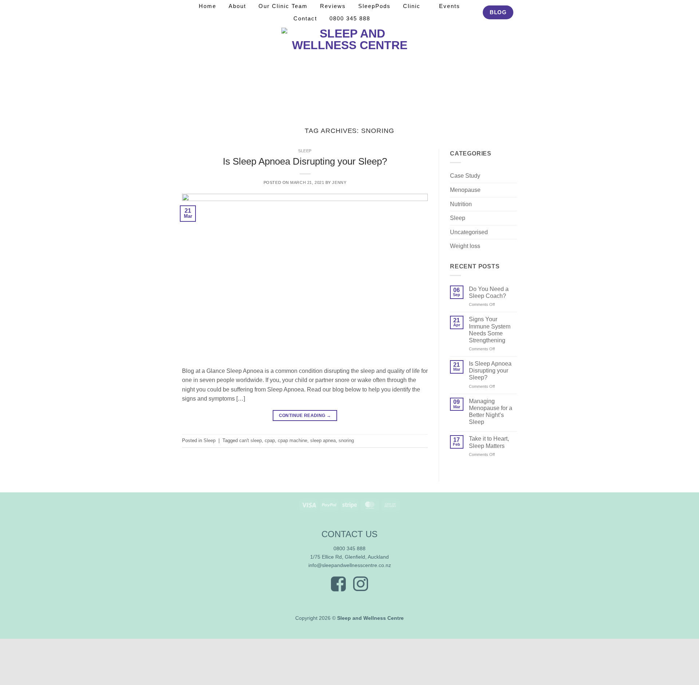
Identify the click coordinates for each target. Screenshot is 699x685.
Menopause (465, 190)
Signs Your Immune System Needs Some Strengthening (489, 329)
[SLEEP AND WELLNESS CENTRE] (349, 69)
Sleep (305, 151)
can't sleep (250, 440)
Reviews (333, 6)
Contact (305, 18)
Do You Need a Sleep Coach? (489, 292)
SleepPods (374, 6)
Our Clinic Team (283, 6)
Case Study (465, 176)
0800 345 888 (349, 18)
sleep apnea (323, 440)
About (237, 6)
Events (449, 6)
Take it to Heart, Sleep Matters (489, 442)
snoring (346, 440)
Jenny (339, 182)
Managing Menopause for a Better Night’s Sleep (490, 411)
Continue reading (305, 415)
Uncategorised (469, 232)
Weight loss (465, 246)
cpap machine (292, 440)
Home (207, 6)
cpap (270, 440)
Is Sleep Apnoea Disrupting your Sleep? (305, 161)
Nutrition (461, 204)
